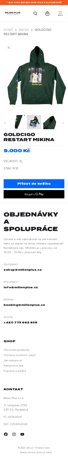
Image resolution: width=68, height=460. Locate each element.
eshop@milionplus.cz (23, 269)
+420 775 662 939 (21, 322)
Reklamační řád (13, 365)
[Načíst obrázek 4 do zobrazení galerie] (18, 122)
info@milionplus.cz (21, 287)
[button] (60, 13)
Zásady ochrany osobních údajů (36, 452)
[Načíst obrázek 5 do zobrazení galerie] (34, 122)
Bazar (24, 30)
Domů (8, 30)
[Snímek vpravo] (63, 123)
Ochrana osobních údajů (19, 355)
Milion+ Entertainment (38, 448)
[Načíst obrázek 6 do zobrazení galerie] (50, 122)
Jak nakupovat (13, 360)
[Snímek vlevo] (5, 123)
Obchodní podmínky (17, 349)
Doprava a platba (15, 370)
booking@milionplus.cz (24, 304)
